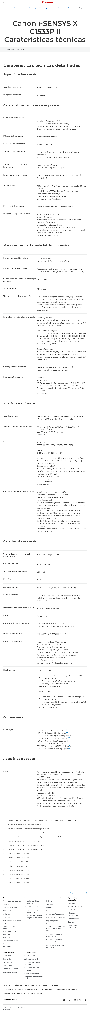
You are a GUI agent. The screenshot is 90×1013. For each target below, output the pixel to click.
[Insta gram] (69, 1000)
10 (67, 732)
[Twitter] (80, 1000)
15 (69, 745)
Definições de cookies (33, 993)
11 (69, 735)
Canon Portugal (9, 999)
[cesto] (3, 2)
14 (66, 743)
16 (69, 748)
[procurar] (9, 2)
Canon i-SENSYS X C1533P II (12, 49)
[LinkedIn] (75, 1000)
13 (66, 740)
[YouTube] (85, 1000)
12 (69, 738)
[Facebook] (64, 1000)
